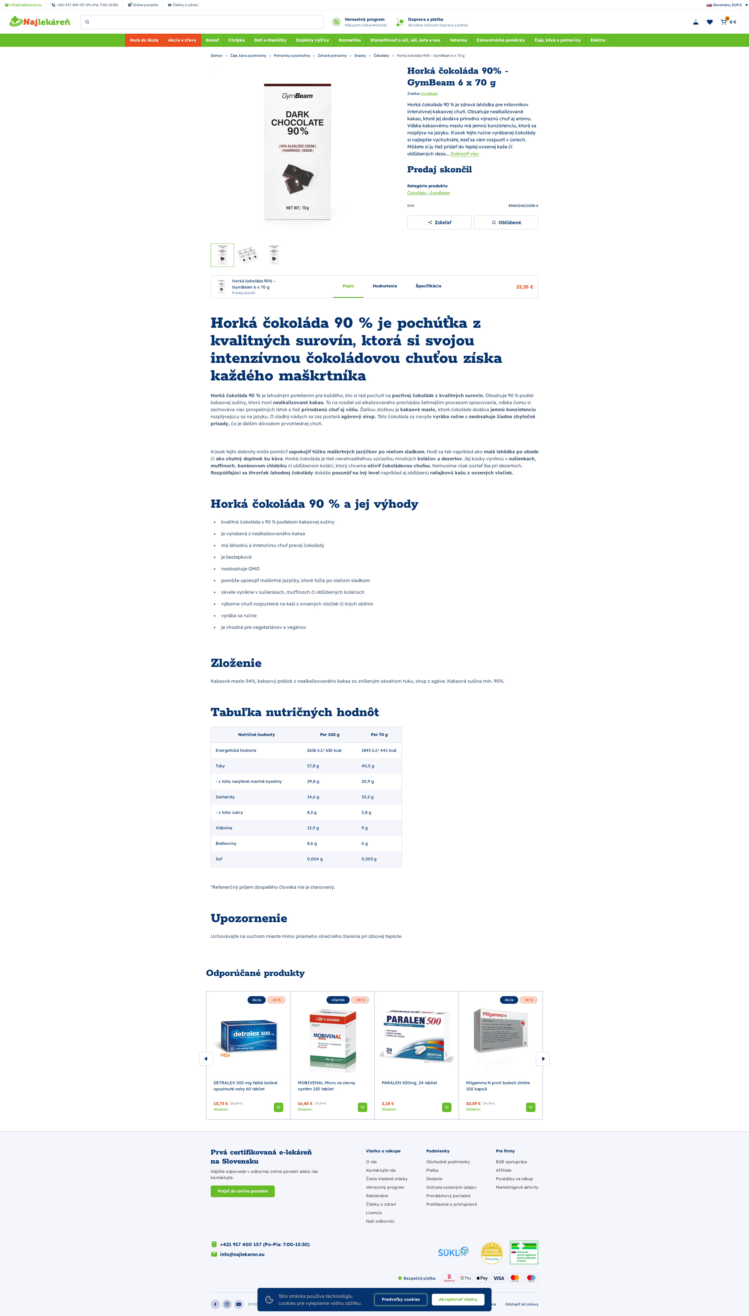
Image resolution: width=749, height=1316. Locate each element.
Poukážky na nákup (514, 1178)
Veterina (458, 40)
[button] (278, 1107)
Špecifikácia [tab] (428, 285)
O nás (371, 1161)
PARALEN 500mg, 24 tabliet (409, 1082)
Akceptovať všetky (458, 1299)
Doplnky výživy (312, 40)
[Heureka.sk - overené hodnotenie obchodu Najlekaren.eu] (492, 1253)
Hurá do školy (144, 40)
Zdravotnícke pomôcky (501, 40)
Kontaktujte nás (381, 1170)
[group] (248, 1055)
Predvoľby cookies (401, 1299)
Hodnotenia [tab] (385, 285)
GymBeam (429, 93)
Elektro (597, 40)
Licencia (374, 1212)
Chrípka (237, 40)
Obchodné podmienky (448, 1161)
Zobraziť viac (464, 154)
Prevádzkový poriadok (448, 1195)
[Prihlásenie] (696, 22)
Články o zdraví (381, 1204)
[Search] (87, 22)
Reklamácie (377, 1195)
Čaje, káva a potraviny (558, 40)
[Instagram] (227, 1304)
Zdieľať (443, 222)
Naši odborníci (380, 1221)
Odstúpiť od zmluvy (521, 1304)
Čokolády (382, 55)
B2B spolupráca (511, 1161)
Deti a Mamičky (270, 40)
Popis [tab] (348, 285)
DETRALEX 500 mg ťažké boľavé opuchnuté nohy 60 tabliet (245, 1086)
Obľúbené (510, 222)
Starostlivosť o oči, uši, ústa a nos (405, 40)
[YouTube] (238, 1304)
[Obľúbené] (710, 22)
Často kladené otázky (387, 1178)
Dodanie (434, 1178)
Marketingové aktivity (517, 1187)
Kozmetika (350, 40)
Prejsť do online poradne (243, 1191)
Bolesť (212, 40)
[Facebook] (215, 1304)
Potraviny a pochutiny (292, 55)
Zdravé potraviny (333, 55)
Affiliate (503, 1170)
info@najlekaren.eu (242, 1254)
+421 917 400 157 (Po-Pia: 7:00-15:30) (265, 1244)
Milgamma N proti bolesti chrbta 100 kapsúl (498, 1086)
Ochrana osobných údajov (451, 1187)
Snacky (360, 55)
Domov (217, 55)
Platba (432, 1170)
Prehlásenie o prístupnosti (451, 1204)
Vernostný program (385, 1187)
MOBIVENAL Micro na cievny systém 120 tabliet (326, 1086)
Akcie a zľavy (182, 40)
